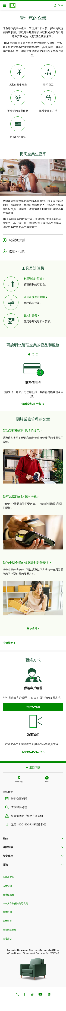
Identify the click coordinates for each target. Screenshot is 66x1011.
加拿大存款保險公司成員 (15, 903)
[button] (33, 707)
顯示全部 (32, 628)
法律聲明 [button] (8, 643)
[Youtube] (40, 994)
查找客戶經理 (19, 807)
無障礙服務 (8, 895)
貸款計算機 (30, 315)
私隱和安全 (8, 877)
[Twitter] (17, 994)
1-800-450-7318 (33, 752)
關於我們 (7, 912)
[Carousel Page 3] (37, 354)
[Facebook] (24, 994)
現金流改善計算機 (34, 297)
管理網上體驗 (9, 930)
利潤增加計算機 (33, 278)
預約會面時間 (19, 798)
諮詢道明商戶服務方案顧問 (27, 816)
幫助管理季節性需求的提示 (21, 430)
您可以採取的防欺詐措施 (20, 496)
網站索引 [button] (7, 938)
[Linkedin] (49, 994)
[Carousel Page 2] (33, 354)
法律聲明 (7, 886)
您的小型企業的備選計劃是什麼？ (26, 562)
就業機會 (7, 921)
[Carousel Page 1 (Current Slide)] (29, 354)
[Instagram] (32, 994)
